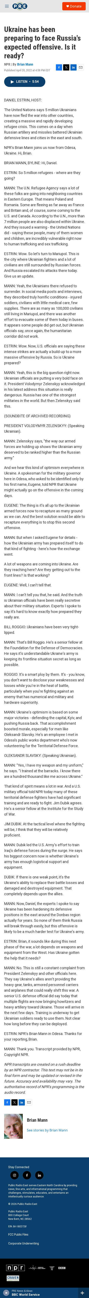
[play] (6, 1293)
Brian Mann (25, 64)
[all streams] (83, 1293)
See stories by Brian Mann (47, 1130)
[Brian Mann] (13, 1126)
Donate (76, 6)
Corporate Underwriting (23, 1243)
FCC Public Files (18, 1234)
